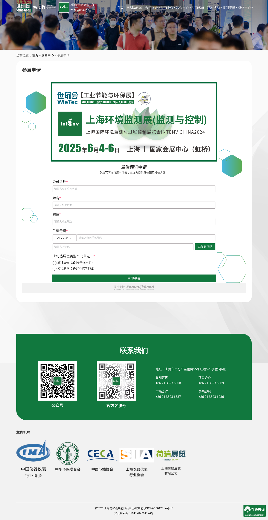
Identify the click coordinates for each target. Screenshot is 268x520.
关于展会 (151, 7)
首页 (120, 7)
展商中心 (47, 55)
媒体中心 (244, 7)
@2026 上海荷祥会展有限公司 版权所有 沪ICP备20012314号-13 (134, 508)
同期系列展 (134, 7)
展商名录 (198, 7)
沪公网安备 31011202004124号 (134, 513)
